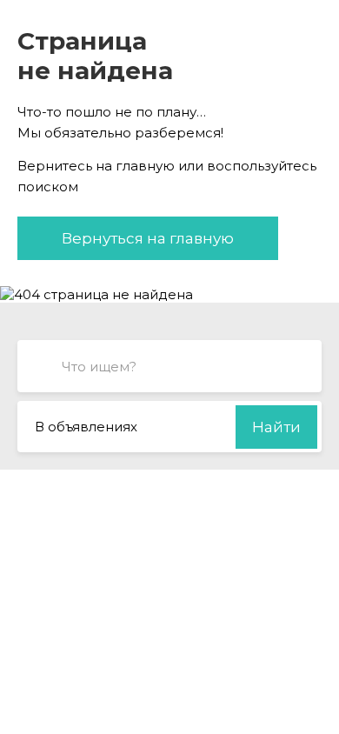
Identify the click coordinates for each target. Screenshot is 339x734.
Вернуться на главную (148, 238)
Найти (276, 427)
